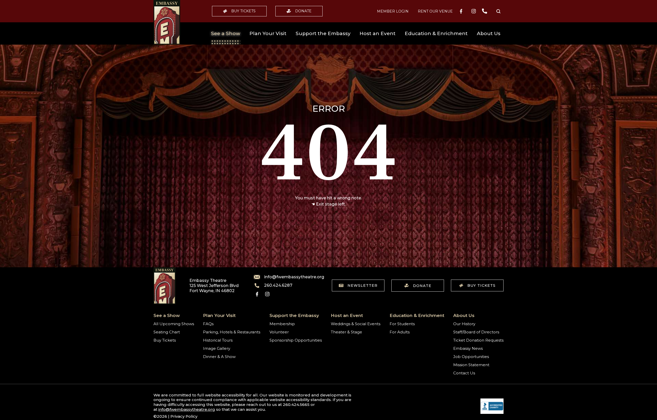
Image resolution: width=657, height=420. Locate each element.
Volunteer (279, 332)
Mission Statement (471, 364)
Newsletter (362, 285)
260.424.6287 (278, 285)
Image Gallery (216, 348)
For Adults (400, 332)
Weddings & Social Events (355, 323)
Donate (303, 11)
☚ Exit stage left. (328, 204)
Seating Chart (166, 332)
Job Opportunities (471, 356)
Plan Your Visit (267, 33)
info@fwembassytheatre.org (291, 277)
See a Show (225, 33)
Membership (282, 323)
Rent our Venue (435, 11)
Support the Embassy (323, 33)
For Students (402, 323)
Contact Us (464, 373)
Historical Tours (218, 340)
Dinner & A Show (219, 356)
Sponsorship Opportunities (295, 340)
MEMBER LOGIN (393, 11)
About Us (488, 33)
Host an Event (377, 33)
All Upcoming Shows (173, 323)
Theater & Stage (346, 332)
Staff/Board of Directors (476, 332)
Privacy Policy (183, 416)
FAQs (208, 323)
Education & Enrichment (436, 33)
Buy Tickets (243, 11)
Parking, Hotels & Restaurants (231, 332)
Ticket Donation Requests (478, 340)
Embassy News (468, 348)
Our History (464, 323)
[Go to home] (166, 22)
